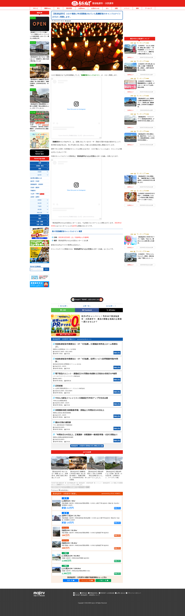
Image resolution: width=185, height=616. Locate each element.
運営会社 (84, 593)
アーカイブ (148, 8)
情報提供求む (94, 593)
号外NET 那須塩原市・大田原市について (87, 595)
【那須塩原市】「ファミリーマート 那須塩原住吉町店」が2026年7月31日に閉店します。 (146, 119)
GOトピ (35, 8)
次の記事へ (110, 306)
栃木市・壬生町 (35, 181)
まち (107, 8)
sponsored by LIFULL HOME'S (110, 493)
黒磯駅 (87, 487)
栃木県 (69, 21)
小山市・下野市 (37, 193)
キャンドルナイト (56, 487)
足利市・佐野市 (35, 197)
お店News (82, 8)
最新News (47, 8)
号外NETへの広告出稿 (107, 593)
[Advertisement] (139, 24)
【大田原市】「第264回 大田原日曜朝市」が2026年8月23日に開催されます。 (39, 128)
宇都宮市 (33, 190)
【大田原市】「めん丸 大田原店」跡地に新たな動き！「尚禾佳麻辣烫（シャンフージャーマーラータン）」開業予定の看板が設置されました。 (146, 49)
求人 (58, 8)
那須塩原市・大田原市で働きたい (64, 339)
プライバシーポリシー (134, 593)
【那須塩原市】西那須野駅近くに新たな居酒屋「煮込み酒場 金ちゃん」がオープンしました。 (39, 106)
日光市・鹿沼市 (35, 187)
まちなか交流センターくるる (69, 487)
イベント (127, 8)
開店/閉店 (69, 8)
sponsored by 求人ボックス (84, 339)
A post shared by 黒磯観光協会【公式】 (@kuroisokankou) (76, 135)
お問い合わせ (121, 593)
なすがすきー (64, 490)
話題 (116, 8)
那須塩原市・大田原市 (103, 3)
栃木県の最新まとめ (36, 178)
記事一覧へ (87, 306)
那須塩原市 (82, 487)
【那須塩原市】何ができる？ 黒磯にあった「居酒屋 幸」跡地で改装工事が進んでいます (39, 59)
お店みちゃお (95, 8)
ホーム (77, 593)
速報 (137, 8)
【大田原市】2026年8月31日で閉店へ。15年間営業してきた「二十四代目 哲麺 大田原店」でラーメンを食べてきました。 (146, 197)
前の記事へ (64, 306)
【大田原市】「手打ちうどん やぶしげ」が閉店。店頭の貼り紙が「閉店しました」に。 (146, 256)
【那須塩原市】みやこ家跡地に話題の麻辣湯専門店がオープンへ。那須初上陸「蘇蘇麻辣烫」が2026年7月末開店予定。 (146, 102)
